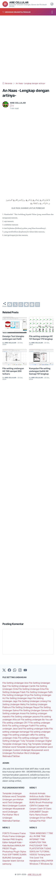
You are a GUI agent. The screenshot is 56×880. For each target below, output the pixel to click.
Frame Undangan (17, 836)
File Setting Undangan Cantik (21, 686)
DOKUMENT (35, 812)
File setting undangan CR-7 (15, 722)
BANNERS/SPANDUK (39, 799)
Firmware (15, 833)
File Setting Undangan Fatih (39, 692)
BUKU (32, 802)
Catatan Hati (43, 805)
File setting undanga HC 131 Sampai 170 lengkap (41, 337)
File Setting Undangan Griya (16, 695)
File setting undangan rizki (31, 738)
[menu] (5, 4)
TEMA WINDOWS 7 (38, 833)
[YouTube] (25, 670)
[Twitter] (4, 670)
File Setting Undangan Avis (15, 683)
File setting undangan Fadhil (21, 725)
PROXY (6, 848)
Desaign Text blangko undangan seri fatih (13, 337)
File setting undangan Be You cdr (37, 719)
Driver (43, 818)
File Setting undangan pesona (25, 716)
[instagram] (20, 670)
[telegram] (26, 304)
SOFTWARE (13, 854)
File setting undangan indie (36, 728)
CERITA (33, 805)
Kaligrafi (13, 842)
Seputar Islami (9, 861)
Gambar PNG (8, 839)
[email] (37, 304)
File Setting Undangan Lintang (32, 701)
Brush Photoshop (44, 802)
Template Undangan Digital (39, 741)
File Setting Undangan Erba (31, 689)
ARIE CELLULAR (18, 2)
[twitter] (15, 304)
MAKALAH (20, 845)
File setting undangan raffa (21, 735)
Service (20, 861)
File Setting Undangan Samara (34, 710)
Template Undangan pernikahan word (35, 747)
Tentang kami (44, 854)
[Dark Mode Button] (52, 4)
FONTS (6, 833)
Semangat (16, 858)
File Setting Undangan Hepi (19, 698)
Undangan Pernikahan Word (16, 753)
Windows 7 (35, 864)
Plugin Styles (19, 851)
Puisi (5, 854)
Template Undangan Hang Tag (17, 744)
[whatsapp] (20, 304)
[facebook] (9, 304)
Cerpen (33, 808)
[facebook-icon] (9, 670)
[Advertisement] (28, 49)
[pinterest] (31, 304)
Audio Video (44, 796)
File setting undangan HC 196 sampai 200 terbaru (13, 371)
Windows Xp (47, 864)
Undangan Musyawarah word (35, 750)
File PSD (41, 821)
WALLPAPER (47, 861)
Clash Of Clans (44, 808)
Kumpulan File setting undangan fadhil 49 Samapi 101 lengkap (39, 371)
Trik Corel (34, 858)
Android (33, 793)
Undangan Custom (11, 750)
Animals (41, 793)
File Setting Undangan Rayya (25, 707)
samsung (6, 864)
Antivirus (34, 796)
